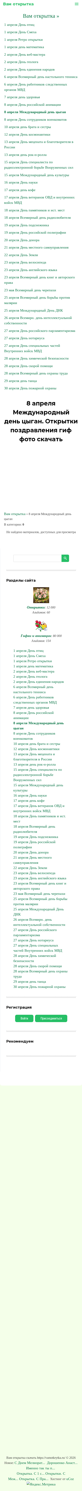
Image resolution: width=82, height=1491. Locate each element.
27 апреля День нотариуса (24, 338)
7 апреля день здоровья (22, 97)
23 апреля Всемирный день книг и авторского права (39, 885)
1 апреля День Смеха (20, 32)
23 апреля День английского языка (30, 270)
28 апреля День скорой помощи (28, 366)
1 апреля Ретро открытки (23, 40)
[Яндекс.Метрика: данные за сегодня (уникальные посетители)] (41, 1484)
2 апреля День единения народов (29, 69)
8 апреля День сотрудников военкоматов (35, 119)
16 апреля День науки (21, 182)
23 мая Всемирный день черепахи (30, 290)
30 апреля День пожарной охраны (30, 388)
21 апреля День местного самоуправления (36, 247)
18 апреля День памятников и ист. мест (34, 210)
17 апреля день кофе (19, 190)
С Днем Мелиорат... (30, 1463)
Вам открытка (18, 4)
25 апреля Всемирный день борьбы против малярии (40, 901)
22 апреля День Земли (21, 255)
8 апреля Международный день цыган (35, 112)
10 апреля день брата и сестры (27, 127)
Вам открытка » (41, 16)
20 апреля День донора (21, 240)
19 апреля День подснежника (26, 225)
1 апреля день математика (24, 47)
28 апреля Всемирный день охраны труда (36, 373)
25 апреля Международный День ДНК (33, 310)
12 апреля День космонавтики (27, 134)
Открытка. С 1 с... (31, 1473)
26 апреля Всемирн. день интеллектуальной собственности (39, 922)
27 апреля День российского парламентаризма (39, 331)
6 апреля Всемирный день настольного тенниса (40, 77)
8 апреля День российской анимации (32, 105)
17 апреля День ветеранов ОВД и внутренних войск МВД (38, 808)
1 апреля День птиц (19, 25)
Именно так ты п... (41, 1468)
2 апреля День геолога (21, 62)
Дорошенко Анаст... (62, 1463)
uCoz (70, 1479)
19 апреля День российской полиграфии (35, 232)
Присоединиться (51, 1018)
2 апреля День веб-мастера (24, 54)
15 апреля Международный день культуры (36, 175)
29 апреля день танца (20, 381)
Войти (24, 1018)
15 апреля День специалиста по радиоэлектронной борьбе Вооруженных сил (37, 775)
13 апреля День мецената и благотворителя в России (34, 756)
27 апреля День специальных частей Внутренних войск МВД (37, 948)
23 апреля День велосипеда (25, 262)
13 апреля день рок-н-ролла (25, 155)
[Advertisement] (41, 477)
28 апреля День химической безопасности (36, 358)
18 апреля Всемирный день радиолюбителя (37, 218)
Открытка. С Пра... (34, 1479)
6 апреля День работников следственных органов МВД (35, 699)
